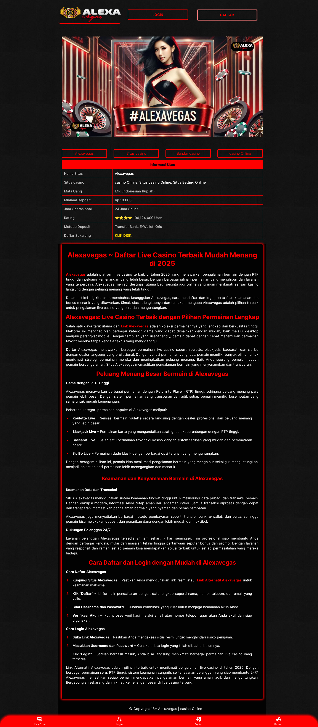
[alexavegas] (89, 15)
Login (119, 724)
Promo (278, 724)
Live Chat (40, 724)
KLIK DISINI (124, 235)
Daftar (198, 724)
